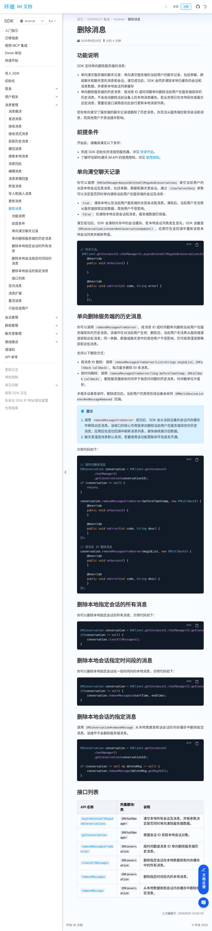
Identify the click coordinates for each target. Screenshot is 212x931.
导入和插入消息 (20, 193)
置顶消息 (15, 301)
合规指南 (11, 408)
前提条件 (18, 223)
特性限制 (11, 377)
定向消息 (15, 286)
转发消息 (15, 186)
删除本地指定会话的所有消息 (32, 248)
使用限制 (152, 157)
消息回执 (15, 164)
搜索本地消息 (18, 156)
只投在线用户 (18, 308)
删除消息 (15, 208)
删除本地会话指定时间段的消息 (32, 261)
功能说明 (18, 216)
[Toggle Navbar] (205, 6)
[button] (53, 21)
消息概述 (15, 111)
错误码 (10, 349)
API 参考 (11, 357)
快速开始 (11, 60)
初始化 (10, 81)
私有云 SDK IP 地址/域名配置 (26, 400)
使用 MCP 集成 (16, 45)
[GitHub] (198, 6)
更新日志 (11, 370)
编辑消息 (15, 171)
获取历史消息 (18, 141)
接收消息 (15, 126)
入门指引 (11, 30)
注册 (186, 6)
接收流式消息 (18, 134)
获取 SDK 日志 (16, 393)
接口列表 (18, 278)
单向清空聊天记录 (25, 231)
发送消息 (15, 119)
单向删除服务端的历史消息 (32, 238)
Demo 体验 (13, 53)
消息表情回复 (18, 178)
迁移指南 (11, 38)
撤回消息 (15, 149)
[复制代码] (197, 245)
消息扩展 (15, 293)
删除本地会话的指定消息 (30, 271)
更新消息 (15, 201)
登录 (175, 6)
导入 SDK (12, 73)
